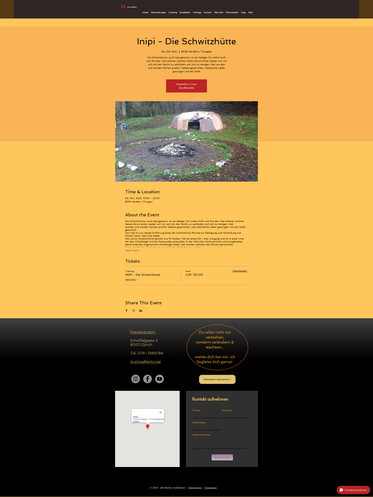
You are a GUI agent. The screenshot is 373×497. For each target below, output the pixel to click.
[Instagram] (135, 379)
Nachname (227, 410)
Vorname (196, 410)
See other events (186, 87)
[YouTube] (159, 379)
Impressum (211, 487)
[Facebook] (147, 379)
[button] (172, 11)
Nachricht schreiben (201, 435)
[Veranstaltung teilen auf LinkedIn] (140, 310)
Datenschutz (195, 487)
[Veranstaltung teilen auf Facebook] (126, 310)
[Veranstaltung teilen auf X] (133, 310)
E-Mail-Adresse (199, 423)
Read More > (132, 250)
